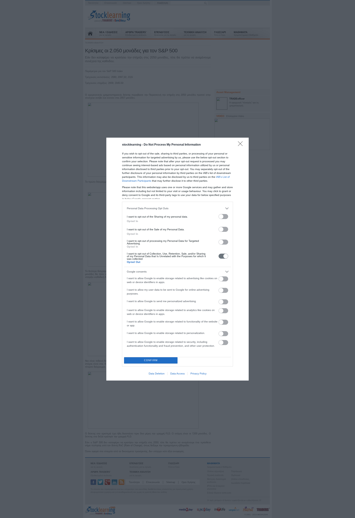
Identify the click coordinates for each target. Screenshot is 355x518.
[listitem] (177, 208)
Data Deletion (157, 373)
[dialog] (177, 259)
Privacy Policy (198, 373)
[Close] (241, 144)
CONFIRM (151, 360)
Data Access (177, 373)
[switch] (223, 216)
